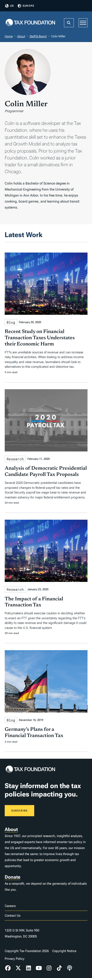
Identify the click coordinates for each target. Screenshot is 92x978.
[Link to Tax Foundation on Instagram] (49, 968)
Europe (28, 5)
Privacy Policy (14, 959)
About (21, 36)
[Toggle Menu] (83, 23)
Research (15, 459)
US (12, 5)
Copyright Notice (64, 951)
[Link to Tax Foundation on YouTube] (38, 968)
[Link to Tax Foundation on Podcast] (69, 968)
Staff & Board (38, 36)
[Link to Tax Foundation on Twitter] (18, 968)
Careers (10, 906)
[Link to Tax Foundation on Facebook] (8, 968)
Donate (12, 877)
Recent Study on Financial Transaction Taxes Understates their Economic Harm (40, 338)
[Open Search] (69, 22)
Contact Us (12, 915)
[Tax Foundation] (30, 23)
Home (9, 36)
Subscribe (19, 810)
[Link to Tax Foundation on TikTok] (59, 968)
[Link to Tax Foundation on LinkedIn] (28, 968)
